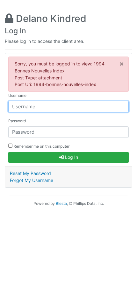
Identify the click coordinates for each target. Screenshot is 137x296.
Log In (71, 157)
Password (17, 120)
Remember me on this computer (40, 146)
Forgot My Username (31, 180)
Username (17, 95)
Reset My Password (30, 173)
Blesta (61, 203)
